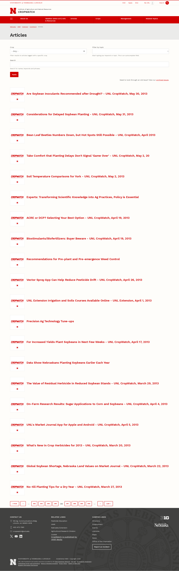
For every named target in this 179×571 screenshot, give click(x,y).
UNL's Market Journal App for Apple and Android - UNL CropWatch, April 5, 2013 (82, 424)
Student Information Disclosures (28, 565)
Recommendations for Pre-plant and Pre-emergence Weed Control (73, 259)
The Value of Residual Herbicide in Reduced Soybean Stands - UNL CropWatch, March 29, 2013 (93, 383)
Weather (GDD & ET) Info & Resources (55, 20)
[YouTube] (16, 536)
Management (126, 19)
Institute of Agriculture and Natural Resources (34, 9)
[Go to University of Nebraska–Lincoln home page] (13, 11)
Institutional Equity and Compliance (29, 563)
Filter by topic (98, 47)
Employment (97, 524)
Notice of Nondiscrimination (49, 563)
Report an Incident (101, 547)
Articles (74, 19)
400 (89, 504)
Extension (25, 27)
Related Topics (152, 19)
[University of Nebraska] (161, 525)
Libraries (95, 531)
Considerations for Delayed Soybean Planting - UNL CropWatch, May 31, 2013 (80, 114)
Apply (130, 3)
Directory (96, 521)
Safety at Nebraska (74, 563)
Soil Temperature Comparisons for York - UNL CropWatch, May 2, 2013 (75, 176)
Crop (12, 47)
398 (75, 504)
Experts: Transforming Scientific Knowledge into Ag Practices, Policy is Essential (83, 197)
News (94, 538)
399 (82, 504)
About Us (24, 19)
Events (95, 528)
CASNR (54, 535)
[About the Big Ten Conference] (165, 518)
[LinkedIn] (20, 536)
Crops (98, 19)
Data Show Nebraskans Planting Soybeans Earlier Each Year (68, 362)
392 (35, 504)
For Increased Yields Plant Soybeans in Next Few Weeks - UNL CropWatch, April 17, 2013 (88, 342)
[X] (11, 536)
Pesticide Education (59, 521)
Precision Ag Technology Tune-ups (50, 321)
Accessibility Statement (84, 561)
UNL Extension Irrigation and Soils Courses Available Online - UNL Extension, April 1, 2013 (89, 300)
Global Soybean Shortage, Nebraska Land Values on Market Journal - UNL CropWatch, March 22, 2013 (97, 466)
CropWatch (26, 11)
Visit (123, 3)
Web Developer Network (62, 561)
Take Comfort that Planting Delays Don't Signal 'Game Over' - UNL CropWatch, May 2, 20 (88, 155)
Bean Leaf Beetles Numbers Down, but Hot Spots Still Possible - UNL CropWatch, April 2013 (91, 135)
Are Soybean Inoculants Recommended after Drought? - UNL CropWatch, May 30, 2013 (87, 93)
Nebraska (13, 27)
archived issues (162, 80)
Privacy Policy (63, 563)
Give (136, 3)
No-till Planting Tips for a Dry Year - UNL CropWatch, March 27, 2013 (74, 486)
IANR (19, 27)
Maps (94, 535)
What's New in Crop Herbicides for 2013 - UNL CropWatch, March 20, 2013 (78, 445)
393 (42, 504)
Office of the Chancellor (102, 541)
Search (13, 60)
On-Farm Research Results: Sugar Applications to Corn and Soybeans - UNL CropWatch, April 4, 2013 (97, 404)
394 (49, 504)
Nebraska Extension (59, 528)
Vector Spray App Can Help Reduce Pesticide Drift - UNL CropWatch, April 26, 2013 (84, 280)
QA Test (73, 561)
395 (56, 504)
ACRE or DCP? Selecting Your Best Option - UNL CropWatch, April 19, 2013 (78, 217)
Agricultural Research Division (63, 531)
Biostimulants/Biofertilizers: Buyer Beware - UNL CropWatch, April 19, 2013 (79, 238)
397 (68, 504)
